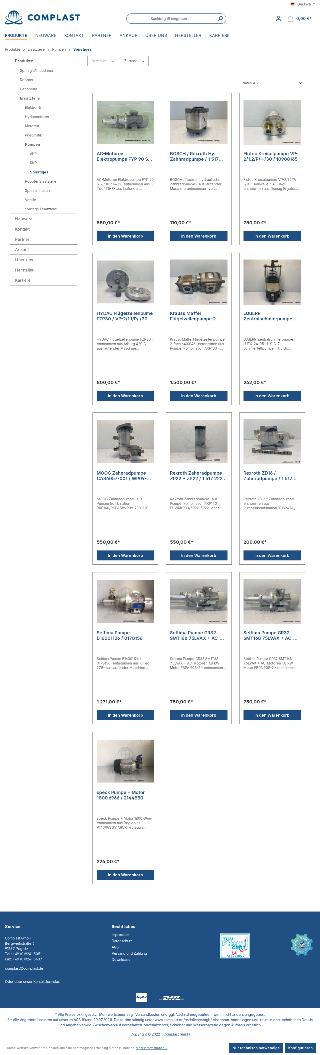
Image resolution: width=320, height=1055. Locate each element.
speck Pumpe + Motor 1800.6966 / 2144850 (121, 795)
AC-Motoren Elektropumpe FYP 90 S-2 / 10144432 (125, 156)
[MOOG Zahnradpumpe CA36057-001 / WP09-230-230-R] (125, 442)
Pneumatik (33, 135)
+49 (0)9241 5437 (27, 959)
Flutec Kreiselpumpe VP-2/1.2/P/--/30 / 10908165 (271, 156)
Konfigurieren (300, 1048)
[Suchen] (220, 18)
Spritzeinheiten (37, 190)
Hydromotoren (37, 117)
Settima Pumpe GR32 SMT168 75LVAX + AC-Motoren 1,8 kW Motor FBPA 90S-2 (195, 635)
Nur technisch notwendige (256, 1048)
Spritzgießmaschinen (37, 70)
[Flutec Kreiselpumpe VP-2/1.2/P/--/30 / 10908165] (272, 122)
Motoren (32, 126)
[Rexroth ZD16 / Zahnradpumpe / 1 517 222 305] (272, 442)
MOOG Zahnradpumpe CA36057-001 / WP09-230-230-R (122, 475)
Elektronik (33, 107)
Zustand (131, 61)
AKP (33, 153)
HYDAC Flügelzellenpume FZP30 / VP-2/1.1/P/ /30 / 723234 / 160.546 (125, 316)
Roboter (27, 80)
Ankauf (22, 249)
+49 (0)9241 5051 (27, 954)
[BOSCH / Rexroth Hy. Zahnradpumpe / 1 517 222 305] (198, 122)
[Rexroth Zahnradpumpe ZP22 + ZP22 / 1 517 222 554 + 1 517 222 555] (198, 442)
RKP (33, 163)
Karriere (22, 280)
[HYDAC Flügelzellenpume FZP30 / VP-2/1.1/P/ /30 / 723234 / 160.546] (125, 282)
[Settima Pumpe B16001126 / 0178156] (125, 601)
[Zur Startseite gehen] (42, 17)
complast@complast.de (24, 968)
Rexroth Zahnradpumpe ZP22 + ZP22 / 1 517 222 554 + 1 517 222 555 (196, 475)
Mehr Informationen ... (152, 1048)
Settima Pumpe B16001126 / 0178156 (119, 635)
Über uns (24, 259)
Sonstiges (39, 172)
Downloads (121, 959)
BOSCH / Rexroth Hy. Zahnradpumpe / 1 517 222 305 (194, 156)
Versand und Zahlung (129, 953)
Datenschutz (122, 941)
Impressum (120, 934)
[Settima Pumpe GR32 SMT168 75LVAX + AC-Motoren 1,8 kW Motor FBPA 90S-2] (198, 601)
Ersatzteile (30, 98)
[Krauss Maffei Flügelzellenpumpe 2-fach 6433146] (198, 282)
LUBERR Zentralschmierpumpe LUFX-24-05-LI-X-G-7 (268, 316)
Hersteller (99, 61)
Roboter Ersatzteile (40, 181)
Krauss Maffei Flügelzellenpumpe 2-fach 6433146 (194, 316)
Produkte (24, 60)
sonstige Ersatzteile (41, 209)
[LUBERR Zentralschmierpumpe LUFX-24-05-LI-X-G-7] (272, 282)
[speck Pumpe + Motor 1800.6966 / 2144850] (125, 761)
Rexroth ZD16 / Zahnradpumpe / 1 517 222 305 (268, 475)
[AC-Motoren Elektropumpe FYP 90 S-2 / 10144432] (125, 122)
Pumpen (32, 144)
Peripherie (28, 89)
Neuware (23, 218)
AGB (115, 947)
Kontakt (22, 229)
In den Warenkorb (125, 236)
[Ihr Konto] (278, 18)
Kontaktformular (46, 981)
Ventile (30, 200)
